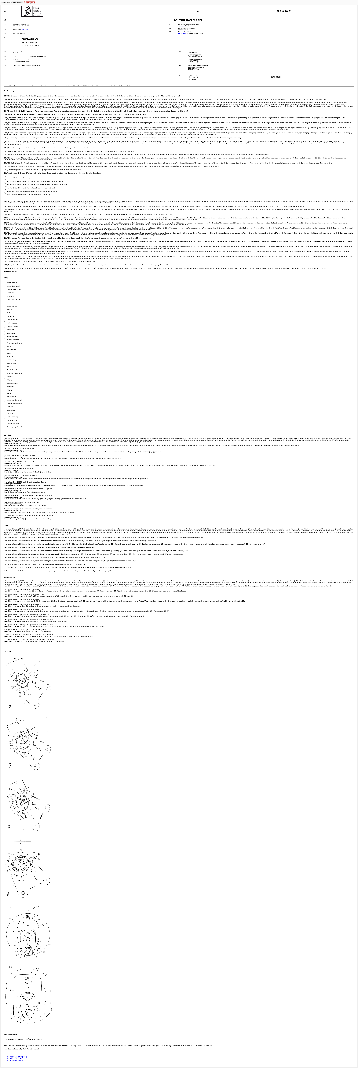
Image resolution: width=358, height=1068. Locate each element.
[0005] (21, 1058)
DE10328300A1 (12, 1060)
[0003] (20, 1057)
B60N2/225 (182, 26)
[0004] (24, 1057)
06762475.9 (25, 29)
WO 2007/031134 (182, 33)
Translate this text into (6, 2)
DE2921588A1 (12, 1057)
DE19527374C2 (12, 1058)
